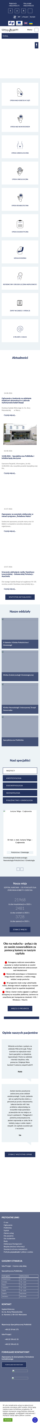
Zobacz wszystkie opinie (20, 1154)
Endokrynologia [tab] (14, 786)
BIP (19, 17)
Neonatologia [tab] (13, 793)
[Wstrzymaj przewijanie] (21, 869)
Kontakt (32, 17)
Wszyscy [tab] (10, 771)
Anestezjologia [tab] (13, 778)
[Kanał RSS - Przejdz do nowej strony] (37, 393)
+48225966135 (27, 6)
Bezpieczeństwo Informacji (14, 1247)
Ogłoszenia (8, 1225)
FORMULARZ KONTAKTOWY (14, 1364)
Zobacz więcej (20, 929)
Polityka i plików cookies (18, 1252)
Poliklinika (8, 1228)
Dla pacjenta (8, 1236)
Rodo (6, 1241)
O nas (6, 1222)
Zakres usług (9, 1233)
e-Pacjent (25, 17)
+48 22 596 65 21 (12, 1344)
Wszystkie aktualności (20, 597)
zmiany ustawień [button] (9, 1413)
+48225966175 (14, 6)
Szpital (6, 1230)
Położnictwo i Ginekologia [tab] (19, 800)
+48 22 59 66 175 (12, 1329)
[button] (36, 45)
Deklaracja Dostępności (13, 1244)
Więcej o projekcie (20, 1008)
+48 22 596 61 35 (12, 1339)
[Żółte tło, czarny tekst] (30, 11)
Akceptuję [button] (8, 1420)
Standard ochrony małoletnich (15, 1249)
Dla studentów (9, 1238)
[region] (20, 59)
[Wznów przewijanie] (18, 869)
